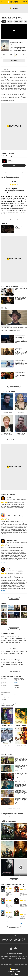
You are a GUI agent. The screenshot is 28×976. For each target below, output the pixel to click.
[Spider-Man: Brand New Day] (16, 889)
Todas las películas (11, 13)
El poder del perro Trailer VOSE (21, 226)
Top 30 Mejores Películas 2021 (21, 289)
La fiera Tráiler (7, 857)
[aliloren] (3, 498)
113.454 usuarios (10, 515)
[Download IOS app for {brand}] (12, 948)
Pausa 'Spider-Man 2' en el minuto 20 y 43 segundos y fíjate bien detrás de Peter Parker (21, 775)
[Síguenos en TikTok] (20, 939)
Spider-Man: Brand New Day (23, 887)
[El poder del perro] (5, 45)
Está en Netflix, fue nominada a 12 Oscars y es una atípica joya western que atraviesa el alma (21, 340)
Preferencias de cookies (14, 966)
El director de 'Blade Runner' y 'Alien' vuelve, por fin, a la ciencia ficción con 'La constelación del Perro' (21, 759)
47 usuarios (9, 570)
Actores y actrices (8, 391)
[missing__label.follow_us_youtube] (4, 939)
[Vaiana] (3, 913)
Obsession (22, 898)
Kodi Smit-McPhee (21, 433)
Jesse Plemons (20, 48)
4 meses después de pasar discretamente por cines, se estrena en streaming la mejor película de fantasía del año (21, 801)
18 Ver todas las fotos (14, 628)
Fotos (3, 603)
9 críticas (14, 499)
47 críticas (14, 542)
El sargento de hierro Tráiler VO (7, 875)
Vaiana (7, 911)
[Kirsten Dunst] (21, 401)
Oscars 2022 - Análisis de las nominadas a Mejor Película (20, 298)
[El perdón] (7, 735)
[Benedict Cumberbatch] (7, 401)
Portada (2, 13)
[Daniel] (3, 569)
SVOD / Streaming (6, 156)
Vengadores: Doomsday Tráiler (21, 857)
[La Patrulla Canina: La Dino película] (16, 913)
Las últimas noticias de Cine (14, 808)
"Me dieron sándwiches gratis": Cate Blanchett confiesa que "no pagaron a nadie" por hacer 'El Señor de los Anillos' (21, 792)
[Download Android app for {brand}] (16, 948)
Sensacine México (18, 958)
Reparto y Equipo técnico (14, 439)
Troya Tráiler (20, 838)
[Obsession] (16, 901)
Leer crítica (14, 218)
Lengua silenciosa (21, 745)
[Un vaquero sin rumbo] (21, 716)
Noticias (4, 308)
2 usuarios (9, 499)
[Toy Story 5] (3, 901)
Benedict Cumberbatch (19, 47)
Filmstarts (11, 956)
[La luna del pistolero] (7, 716)
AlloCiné (3, 956)
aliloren (9, 497)
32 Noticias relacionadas (14, 386)
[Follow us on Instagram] (16, 939)
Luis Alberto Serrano (12, 540)
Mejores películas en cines (14, 927)
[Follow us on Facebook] (8, 939)
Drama (16, 42)
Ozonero (9, 514)
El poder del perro (7, 816)
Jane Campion (18, 44)
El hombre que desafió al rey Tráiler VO (21, 875)
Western (21, 42)
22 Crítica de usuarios (14, 598)
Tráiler (7, 897)
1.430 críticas (16, 515)
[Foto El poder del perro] (4, 608)
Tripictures (16, 682)
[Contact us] (24, 939)
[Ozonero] (3, 515)
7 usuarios (9, 542)
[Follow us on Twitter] (12, 939)
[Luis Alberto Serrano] (3, 541)
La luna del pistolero (7, 725)
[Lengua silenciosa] (21, 735)
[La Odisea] (3, 889)
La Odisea (8, 886)
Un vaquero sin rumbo (21, 725)
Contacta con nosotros (15, 963)
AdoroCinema (5, 958)
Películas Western (18, 13)
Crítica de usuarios (8, 494)
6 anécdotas (16, 687)
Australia (15, 679)
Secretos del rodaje (14, 671)
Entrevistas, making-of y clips (12, 286)
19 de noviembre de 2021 (16, 41)
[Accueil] (13, 2)
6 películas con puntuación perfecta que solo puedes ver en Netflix (21, 364)
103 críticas (14, 570)
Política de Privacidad (8, 964)
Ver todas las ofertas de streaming (14, 172)
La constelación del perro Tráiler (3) (7, 838)
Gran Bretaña (16, 678)
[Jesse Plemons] (7, 423)
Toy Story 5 (8, 898)
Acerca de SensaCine (6, 963)
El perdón (7, 745)
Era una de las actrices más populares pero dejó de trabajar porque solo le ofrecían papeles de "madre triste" (21, 352)
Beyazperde (21, 956)
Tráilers (4, 224)
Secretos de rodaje (8, 634)
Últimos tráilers (14, 879)
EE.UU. (15, 680)
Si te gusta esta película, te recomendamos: (11, 705)
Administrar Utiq (16, 964)
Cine (6, 13)
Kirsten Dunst (13, 48)
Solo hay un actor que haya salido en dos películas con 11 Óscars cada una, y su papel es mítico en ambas (21, 768)
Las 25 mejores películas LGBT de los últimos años (21, 375)
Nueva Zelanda (21, 679)
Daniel (8, 568)
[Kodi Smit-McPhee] (21, 423)
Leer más (3, 562)
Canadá (21, 678)
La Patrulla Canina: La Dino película (23, 912)
